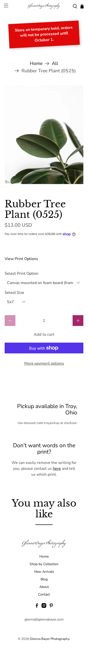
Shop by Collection (44, 564)
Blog (44, 579)
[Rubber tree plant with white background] (44, 134)
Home (36, 63)
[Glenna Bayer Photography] (44, 6)
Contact (44, 594)
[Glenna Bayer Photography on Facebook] (36, 607)
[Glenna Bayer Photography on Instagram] (44, 607)
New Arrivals (44, 571)
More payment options (44, 363)
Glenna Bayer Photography (49, 639)
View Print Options (21, 258)
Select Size (14, 292)
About (44, 586)
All (55, 63)
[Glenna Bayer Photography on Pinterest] (51, 607)
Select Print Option (21, 273)
